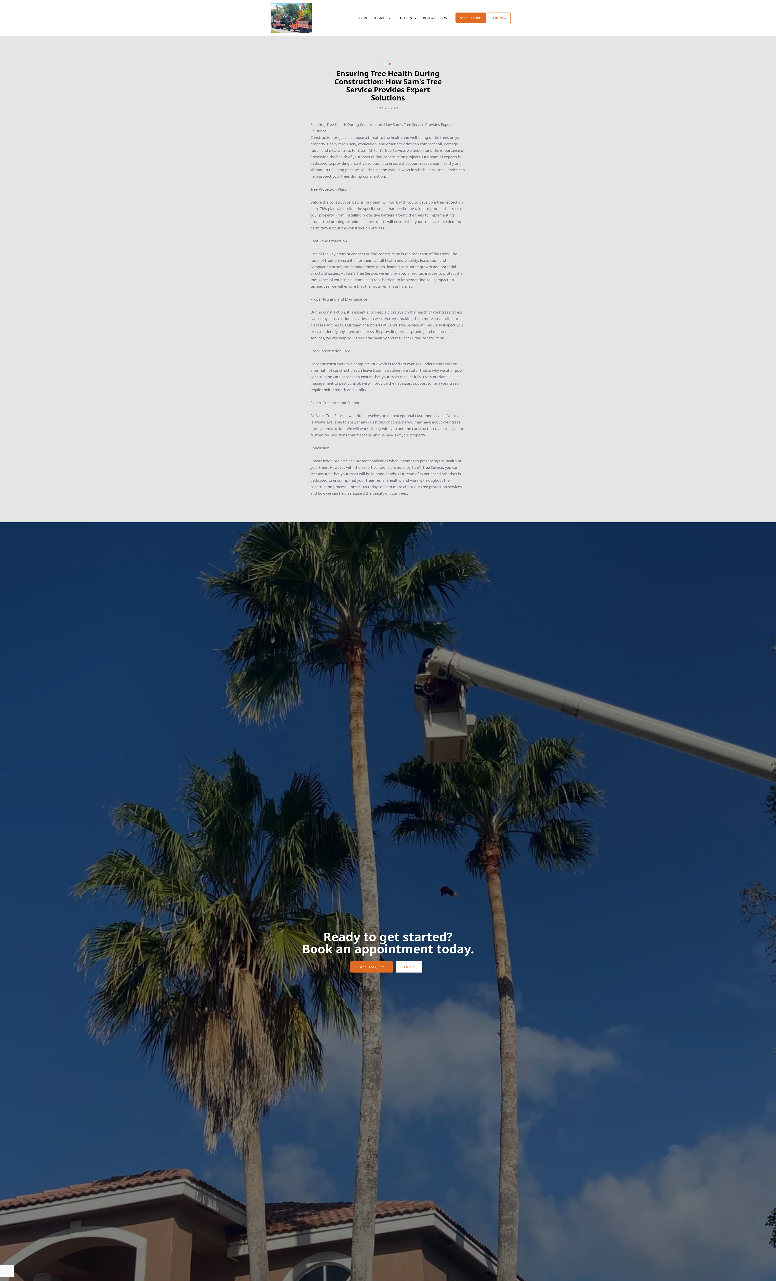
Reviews (429, 18)
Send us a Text (471, 18)
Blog (444, 18)
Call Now (499, 18)
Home (363, 18)
